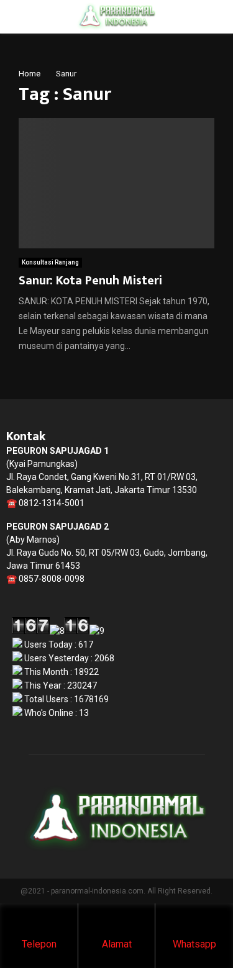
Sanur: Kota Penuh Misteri (90, 280)
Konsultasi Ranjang (50, 262)
